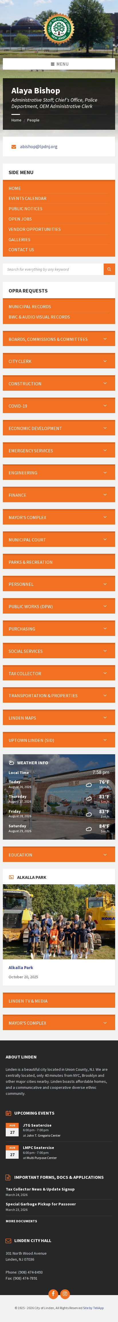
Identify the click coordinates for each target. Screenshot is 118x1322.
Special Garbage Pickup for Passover (41, 1204)
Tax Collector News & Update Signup (40, 1189)
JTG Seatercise (37, 1125)
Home (16, 120)
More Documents (21, 1221)
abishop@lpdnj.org (39, 146)
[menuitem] (59, 188)
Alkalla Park (21, 967)
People (33, 120)
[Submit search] (109, 269)
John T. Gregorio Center (43, 1135)
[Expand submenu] (105, 339)
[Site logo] (59, 47)
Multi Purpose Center (42, 1158)
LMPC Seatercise (38, 1147)
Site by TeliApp (93, 1308)
